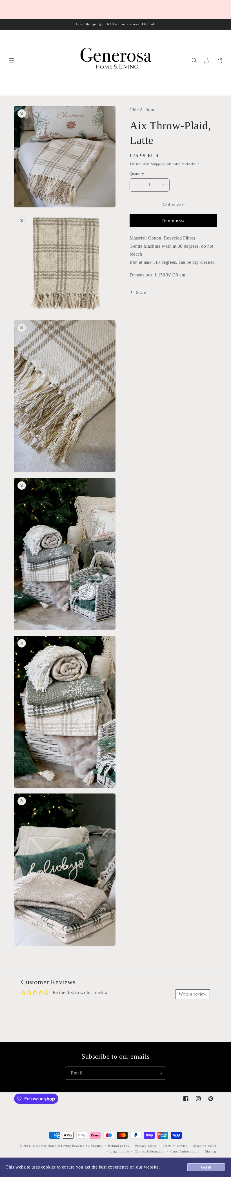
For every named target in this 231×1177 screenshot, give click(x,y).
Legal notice (119, 1151)
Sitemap (211, 1151)
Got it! (206, 1167)
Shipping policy (205, 1145)
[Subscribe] (160, 1073)
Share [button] (141, 292)
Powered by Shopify (87, 1145)
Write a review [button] (193, 994)
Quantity (137, 174)
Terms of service (175, 1145)
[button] (12, 60)
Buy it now (173, 221)
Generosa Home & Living (52, 1145)
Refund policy (118, 1145)
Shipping (158, 164)
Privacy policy (146, 1145)
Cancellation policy (184, 1151)
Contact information (150, 1151)
